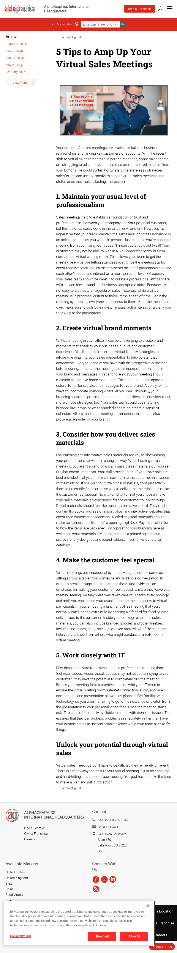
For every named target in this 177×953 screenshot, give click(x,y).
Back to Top (164, 947)
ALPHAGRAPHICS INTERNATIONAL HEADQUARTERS (54, 815)
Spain (9, 900)
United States (15, 872)
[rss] (96, 889)
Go (123, 24)
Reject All (102, 936)
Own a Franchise (140, 9)
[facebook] (96, 880)
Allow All (134, 936)
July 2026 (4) (14, 51)
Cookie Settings (20, 936)
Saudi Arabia (14, 894)
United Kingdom (17, 877)
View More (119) (24, 83)
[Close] (148, 905)
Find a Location (161, 911)
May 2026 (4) (14, 65)
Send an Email (108, 827)
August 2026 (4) (16, 44)
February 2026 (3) (18, 72)
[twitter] (104, 880)
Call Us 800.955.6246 (113, 820)
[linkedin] (113, 880)
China (10, 889)
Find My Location (62, 24)
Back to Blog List (70, 37)
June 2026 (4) (15, 58)
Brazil (9, 883)
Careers (161, 934)
